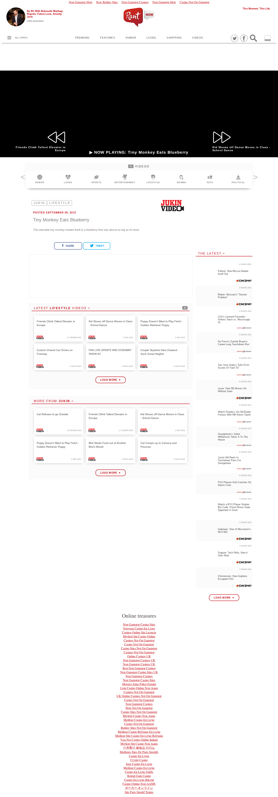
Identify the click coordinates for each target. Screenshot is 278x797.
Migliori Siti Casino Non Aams (139, 744)
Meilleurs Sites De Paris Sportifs (139, 752)
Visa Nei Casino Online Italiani (139, 740)
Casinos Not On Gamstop (139, 640)
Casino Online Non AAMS (139, 784)
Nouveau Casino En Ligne (139, 628)
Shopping (174, 37)
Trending (82, 37)
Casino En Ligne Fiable (139, 772)
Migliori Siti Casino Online (139, 636)
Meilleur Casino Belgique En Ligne (139, 732)
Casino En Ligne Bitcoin (139, 780)
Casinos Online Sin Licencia (139, 632)
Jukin (39, 203)
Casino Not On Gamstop (139, 644)
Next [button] (255, 178)
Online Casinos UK (139, 656)
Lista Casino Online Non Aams (139, 688)
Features (107, 37)
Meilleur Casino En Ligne (139, 720)
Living (151, 37)
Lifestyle (59, 203)
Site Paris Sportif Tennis (139, 792)
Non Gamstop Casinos (139, 676)
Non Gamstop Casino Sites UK (139, 672)
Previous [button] (23, 178)
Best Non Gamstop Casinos (139, 668)
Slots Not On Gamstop (139, 708)
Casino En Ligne (139, 756)
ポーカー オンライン (139, 788)
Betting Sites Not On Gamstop (139, 728)
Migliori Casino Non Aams (139, 716)
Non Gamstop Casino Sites (139, 624)
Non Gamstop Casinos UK (139, 660)
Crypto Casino (139, 760)
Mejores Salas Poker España (139, 684)
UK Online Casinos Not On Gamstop (139, 696)
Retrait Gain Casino (139, 776)
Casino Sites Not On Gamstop (139, 648)
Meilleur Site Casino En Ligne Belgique (139, 736)
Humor (131, 37)
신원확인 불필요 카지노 (139, 748)
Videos (197, 37)
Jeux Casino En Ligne (139, 764)
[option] (40, 179)
